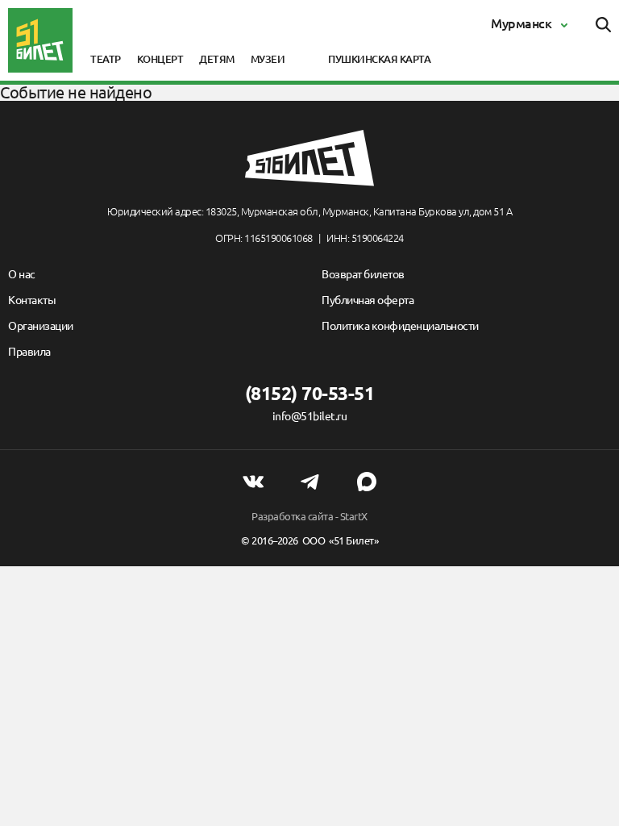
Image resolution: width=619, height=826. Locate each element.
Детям (217, 59)
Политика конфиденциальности (400, 325)
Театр (105, 59)
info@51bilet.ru (309, 416)
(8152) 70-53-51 (310, 393)
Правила (29, 351)
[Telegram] (309, 481)
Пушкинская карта (379, 59)
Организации (40, 325)
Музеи (268, 59)
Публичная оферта (367, 300)
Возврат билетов (363, 274)
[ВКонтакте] (253, 481)
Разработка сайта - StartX (309, 516)
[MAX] (367, 481)
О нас (21, 274)
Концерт (160, 59)
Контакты (32, 300)
